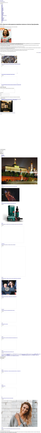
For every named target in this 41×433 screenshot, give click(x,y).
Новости (2, 277)
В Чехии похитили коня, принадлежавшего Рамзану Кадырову (8, 74)
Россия (33, 354)
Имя (0, 93)
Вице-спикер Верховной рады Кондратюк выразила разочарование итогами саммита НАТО (11, 84)
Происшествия (2, 243)
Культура (2, 9)
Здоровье (2, 10)
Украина (14, 355)
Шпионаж (2, 295)
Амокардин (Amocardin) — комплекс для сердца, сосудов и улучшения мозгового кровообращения (11, 278)
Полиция (23, 354)
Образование (2, 12)
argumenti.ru (39, 52)
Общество (2, 13)
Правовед (2, 14)
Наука (2, 11)
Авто (1, 5)
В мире (2, 6)
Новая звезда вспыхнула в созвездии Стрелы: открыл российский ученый (8, 203)
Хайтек (2, 17)
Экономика (2, 19)
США (36, 354)
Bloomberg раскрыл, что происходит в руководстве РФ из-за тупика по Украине (9, 186)
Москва (8, 354)
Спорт (4, 15)
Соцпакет (2, 336)
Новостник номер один (2, 1)
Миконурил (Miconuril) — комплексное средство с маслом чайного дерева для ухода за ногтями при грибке (12, 224)
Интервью (2, 7)
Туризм (2, 16)
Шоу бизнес (2, 18)
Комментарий (1, 92)
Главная (2, 4)
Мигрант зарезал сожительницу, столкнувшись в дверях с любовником (8, 244)
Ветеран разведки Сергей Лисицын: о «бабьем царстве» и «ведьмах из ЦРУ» (9, 296)
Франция (16, 355)
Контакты (2, 20)
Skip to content (1, 0)
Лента (2, 21)
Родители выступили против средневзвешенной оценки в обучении (7, 310)
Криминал (2, 8)
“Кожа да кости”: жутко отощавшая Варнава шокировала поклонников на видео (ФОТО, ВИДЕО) (10, 428)
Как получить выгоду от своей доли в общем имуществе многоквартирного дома (9, 337)
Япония (18, 355)
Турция (9, 355)
